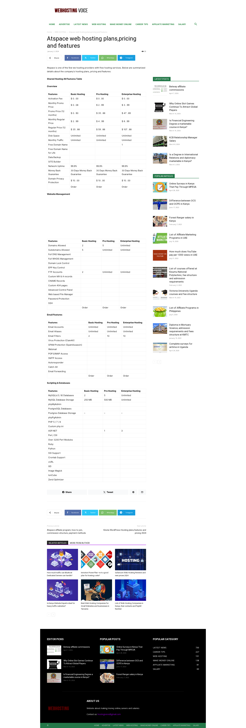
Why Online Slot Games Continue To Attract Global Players (183, 106)
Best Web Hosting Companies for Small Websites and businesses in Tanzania (95, 606)
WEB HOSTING (99, 24)
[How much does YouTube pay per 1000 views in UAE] (160, 255)
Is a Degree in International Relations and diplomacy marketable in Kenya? (183, 157)
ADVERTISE (64, 24)
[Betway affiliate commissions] (160, 90)
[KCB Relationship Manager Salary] (160, 141)
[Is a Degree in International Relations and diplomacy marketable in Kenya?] (160, 158)
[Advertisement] (147, 10)
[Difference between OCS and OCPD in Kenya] (160, 204)
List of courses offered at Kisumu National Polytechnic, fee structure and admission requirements (183, 275)
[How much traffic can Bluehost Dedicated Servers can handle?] (62, 559)
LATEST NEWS (81, 24)
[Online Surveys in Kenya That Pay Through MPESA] (160, 187)
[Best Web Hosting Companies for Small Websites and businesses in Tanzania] (96, 590)
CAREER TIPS (142, 24)
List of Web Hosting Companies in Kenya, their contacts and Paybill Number (129, 606)
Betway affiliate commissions (76, 647)
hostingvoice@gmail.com (109, 714)
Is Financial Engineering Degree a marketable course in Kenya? (181, 123)
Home (49, 32)
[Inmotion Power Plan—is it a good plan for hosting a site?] (96, 559)
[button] (195, 24)
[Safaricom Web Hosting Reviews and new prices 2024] (130, 559)
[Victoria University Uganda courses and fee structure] (160, 294)
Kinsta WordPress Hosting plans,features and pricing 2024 (124, 531)
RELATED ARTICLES (57, 543)
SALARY (182, 24)
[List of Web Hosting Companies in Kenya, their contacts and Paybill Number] (130, 590)
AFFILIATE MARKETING (163, 24)
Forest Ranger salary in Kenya (129, 674)
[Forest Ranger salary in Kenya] (160, 221)
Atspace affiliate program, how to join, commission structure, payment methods (66, 531)
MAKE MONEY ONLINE (121, 24)
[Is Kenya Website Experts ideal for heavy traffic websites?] (62, 590)
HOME (52, 24)
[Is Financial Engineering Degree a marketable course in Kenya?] (160, 124)
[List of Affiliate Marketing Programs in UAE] (160, 238)
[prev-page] (49, 614)
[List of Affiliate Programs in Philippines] (160, 311)
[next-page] (53, 614)
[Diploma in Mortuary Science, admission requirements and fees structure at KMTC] (160, 328)
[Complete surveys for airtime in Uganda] (160, 347)
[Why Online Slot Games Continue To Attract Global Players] (160, 107)
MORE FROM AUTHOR (80, 543)
